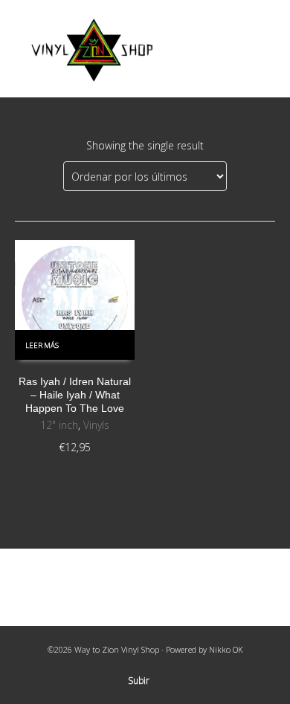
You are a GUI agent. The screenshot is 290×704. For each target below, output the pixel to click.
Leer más (42, 345)
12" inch (59, 425)
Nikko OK (226, 649)
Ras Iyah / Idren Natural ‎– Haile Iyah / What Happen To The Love (75, 394)
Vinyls (96, 425)
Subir (138, 680)
